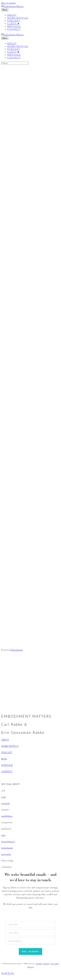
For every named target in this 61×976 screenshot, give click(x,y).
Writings (14, 26)
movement (6, 854)
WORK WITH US (9, 746)
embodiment (7, 847)
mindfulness (6, 816)
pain (3, 835)
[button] (6, 627)
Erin (21, 86)
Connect (14, 29)
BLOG (4, 758)
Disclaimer (39, 964)
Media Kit (46, 964)
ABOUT (5, 739)
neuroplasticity (8, 841)
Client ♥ (13, 23)
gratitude (5, 803)
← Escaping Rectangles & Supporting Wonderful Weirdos (28, 705)
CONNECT (6, 771)
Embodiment (17, 650)
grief (3, 797)
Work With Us (17, 18)
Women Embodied (10, 382)
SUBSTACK (7, 765)
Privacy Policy (54, 964)
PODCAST (6, 752)
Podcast (13, 21)
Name (4, 614)
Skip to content (8, 3)
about (12, 15)
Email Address (8, 620)
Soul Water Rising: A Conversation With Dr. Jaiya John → (29, 709)
